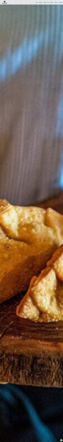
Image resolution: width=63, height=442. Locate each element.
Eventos (56, 2)
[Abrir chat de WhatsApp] (61, 440)
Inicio (37, 2)
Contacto (60, 2)
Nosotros (40, 2)
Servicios (52, 2)
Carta (48, 2)
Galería (44, 2)
